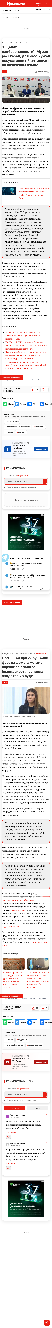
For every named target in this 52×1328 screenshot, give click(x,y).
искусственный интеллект (18, 427)
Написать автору (43, 72)
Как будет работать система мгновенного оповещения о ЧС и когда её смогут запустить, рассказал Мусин (25, 355)
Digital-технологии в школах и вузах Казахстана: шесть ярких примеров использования (23, 335)
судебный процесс (15, 1045)
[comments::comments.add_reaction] (8, 1137)
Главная (5, 17)
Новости (15, 17)
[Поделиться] (47, 1323)
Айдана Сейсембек (27, 43)
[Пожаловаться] (46, 1115)
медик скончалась (11, 926)
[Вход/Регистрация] (43, 3)
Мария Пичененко (26, 654)
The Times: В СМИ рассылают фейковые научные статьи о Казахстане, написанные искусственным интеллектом (26, 345)
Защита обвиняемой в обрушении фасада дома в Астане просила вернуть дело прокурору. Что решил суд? (38, 979)
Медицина (22, 1040)
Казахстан (39, 427)
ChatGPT (21, 432)
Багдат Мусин (13, 421)
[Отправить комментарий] (45, 481)
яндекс (10, 432)
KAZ (48, 4)
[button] (43, 10)
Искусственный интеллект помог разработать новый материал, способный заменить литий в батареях (25, 365)
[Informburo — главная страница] (17, 3)
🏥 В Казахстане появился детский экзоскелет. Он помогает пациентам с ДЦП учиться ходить (27, 589)
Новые (37, 1108)
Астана (10, 1040)
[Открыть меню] (4, 3)
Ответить (12, 1132)
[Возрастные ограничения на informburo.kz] (38, 3)
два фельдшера (18, 910)
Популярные (15, 1108)
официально (42, 43)
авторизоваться (23, 475)
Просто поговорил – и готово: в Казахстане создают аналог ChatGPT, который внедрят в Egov (34, 193)
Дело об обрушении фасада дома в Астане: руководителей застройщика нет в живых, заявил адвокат (14, 979)
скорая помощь (35, 1045)
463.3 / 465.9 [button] (12, 10)
